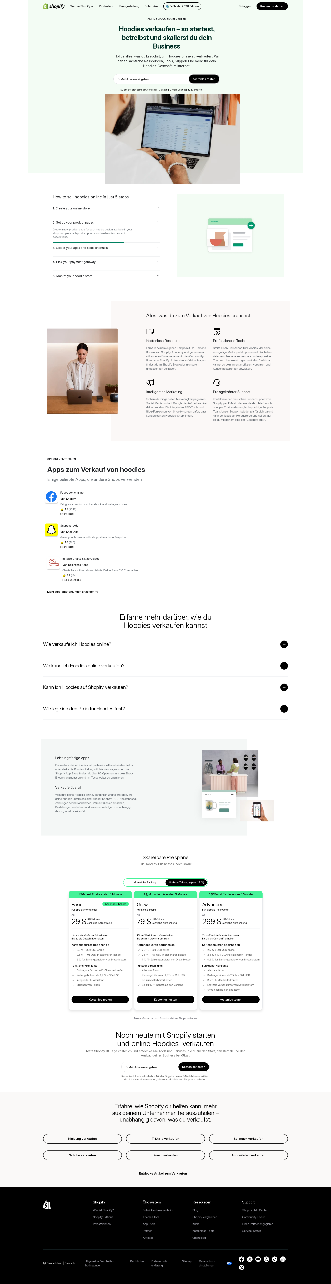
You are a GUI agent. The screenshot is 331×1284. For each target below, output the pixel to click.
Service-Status (251, 1231)
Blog (195, 1210)
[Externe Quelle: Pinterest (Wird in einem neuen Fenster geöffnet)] (241, 1267)
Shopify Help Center (254, 1210)
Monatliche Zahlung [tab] (145, 882)
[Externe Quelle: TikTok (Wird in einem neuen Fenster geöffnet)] (274, 1259)
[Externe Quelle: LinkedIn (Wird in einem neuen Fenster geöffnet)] (283, 1259)
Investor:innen (102, 1224)
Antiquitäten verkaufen (248, 1155)
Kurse (195, 1224)
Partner (147, 1231)
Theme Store (151, 1217)
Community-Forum (253, 1217)
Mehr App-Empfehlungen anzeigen (70, 591)
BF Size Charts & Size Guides (80, 558)
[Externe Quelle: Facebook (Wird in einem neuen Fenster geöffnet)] (241, 1259)
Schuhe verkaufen (82, 1155)
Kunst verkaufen (165, 1155)
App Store (149, 1224)
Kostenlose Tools (203, 1231)
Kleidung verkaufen (82, 1138)
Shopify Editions (103, 1217)
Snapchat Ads (69, 525)
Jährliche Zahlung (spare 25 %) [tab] (186, 882)
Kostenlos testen (100, 999)
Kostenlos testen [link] (204, 79)
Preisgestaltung (129, 6)
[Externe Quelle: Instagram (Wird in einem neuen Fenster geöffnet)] (266, 1259)
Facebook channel (72, 492)
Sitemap (187, 1261)
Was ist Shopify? (103, 1210)
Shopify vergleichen (204, 1217)
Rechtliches (137, 1261)
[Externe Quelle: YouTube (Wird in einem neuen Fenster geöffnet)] (258, 1259)
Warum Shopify (80, 6)
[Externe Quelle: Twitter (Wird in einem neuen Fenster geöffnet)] (250, 1259)
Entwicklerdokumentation (158, 1210)
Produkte (105, 6)
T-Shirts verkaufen (165, 1138)
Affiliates (148, 1237)
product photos (86, 233)
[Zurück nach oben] (47, 1205)
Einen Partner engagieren (257, 1224)
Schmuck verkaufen (248, 1138)
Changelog (199, 1237)
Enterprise (151, 6)
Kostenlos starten (272, 6)
